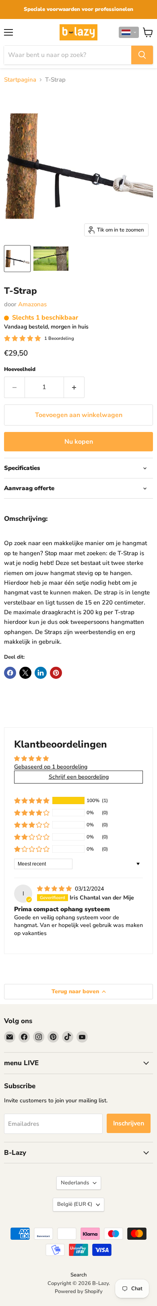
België (74, 1204)
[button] (129, 32)
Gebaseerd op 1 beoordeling (50, 767)
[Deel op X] (25, 673)
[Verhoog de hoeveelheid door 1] (74, 387)
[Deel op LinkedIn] (41, 673)
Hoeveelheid (19, 370)
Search (78, 1275)
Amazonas (32, 304)
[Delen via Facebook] (10, 673)
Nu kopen (78, 441)
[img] (55, 889)
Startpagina (20, 79)
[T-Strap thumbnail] (17, 259)
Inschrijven (128, 1123)
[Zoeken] (142, 55)
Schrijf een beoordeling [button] (79, 777)
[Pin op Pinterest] (56, 673)
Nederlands (75, 1182)
